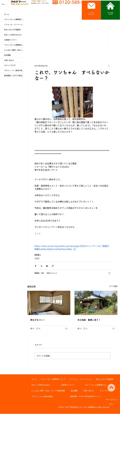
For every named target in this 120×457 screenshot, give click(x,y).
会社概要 (7, 55)
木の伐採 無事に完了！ (89, 320)
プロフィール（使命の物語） (14, 70)
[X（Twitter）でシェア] (41, 266)
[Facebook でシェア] (35, 266)
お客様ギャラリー (10, 40)
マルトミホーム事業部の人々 (14, 45)
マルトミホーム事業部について (14, 19)
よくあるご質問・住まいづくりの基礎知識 (14, 50)
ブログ (36, 258)
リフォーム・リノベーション (14, 24)
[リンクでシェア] (53, 266)
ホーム (6, 14)
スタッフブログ (10, 65)
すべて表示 (113, 286)
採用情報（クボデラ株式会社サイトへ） (14, 75)
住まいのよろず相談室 (12, 29)
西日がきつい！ (37, 320)
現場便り (37, 255)
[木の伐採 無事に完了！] (96, 303)
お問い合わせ (9, 60)
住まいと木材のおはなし (13, 35)
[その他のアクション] (109, 65)
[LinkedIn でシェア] (47, 266)
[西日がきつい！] (48, 303)
